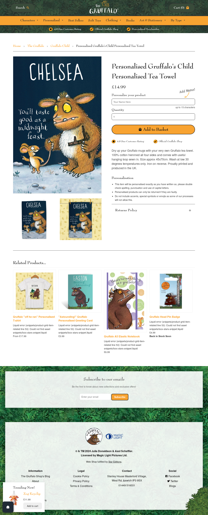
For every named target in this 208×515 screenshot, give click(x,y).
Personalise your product (129, 95)
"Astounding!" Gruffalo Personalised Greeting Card (75, 318)
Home (17, 46)
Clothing (112, 20)
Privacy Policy (81, 481)
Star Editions (114, 461)
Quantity (118, 110)
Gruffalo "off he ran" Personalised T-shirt (34, 318)
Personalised (51, 20)
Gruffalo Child (60, 46)
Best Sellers (75, 20)
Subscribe (119, 397)
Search (20, 7)
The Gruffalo (35, 46)
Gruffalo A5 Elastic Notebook (122, 336)
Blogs (172, 486)
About (35, 481)
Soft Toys (94, 20)
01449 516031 (126, 485)
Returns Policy (126, 210)
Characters (28, 20)
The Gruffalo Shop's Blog (35, 476)
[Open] (7, 507)
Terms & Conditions (81, 486)
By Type (176, 20)
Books (130, 20)
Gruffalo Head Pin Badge (165, 317)
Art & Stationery (151, 20)
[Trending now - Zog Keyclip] (14, 505)
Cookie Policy (81, 476)
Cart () (179, 7)
